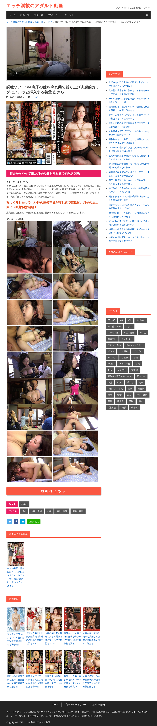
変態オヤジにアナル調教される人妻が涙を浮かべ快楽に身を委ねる (34, 681)
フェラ (125, 357)
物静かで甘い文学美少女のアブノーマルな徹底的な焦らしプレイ (129, 207)
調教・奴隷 (78, 511)
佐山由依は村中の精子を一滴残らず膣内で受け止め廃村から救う (129, 166)
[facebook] (16, 521)
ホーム (12, 15)
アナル (129, 326)
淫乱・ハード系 (115, 389)
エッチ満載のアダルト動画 (34, 5)
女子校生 (121, 370)
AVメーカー (54, 15)
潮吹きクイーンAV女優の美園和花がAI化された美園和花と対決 (129, 198)
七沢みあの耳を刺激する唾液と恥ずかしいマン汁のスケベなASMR (129, 84)
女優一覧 (38, 15)
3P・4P (111, 320)
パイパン (112, 357)
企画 (49, 511)
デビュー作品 (114, 345)
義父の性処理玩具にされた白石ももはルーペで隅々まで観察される (129, 182)
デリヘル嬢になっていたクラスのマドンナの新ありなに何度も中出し (129, 117)
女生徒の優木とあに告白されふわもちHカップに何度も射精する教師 (129, 92)
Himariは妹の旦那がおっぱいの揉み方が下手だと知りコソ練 (129, 100)
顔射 (124, 407)
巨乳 (110, 382)
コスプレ (112, 339)
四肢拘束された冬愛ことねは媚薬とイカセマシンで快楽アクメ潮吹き (129, 141)
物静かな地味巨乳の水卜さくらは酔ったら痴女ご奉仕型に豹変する (129, 239)
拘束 (141, 382)
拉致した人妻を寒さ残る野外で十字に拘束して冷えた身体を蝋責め (72, 681)
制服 (110, 370)
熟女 (110, 395)
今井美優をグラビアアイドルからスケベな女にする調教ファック (129, 133)
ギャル (143, 333)
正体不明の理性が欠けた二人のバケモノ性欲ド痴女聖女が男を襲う (129, 149)
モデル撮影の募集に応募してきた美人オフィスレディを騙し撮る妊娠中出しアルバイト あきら (15, 577)
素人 (129, 395)
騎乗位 (134, 407)
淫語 (130, 389)
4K (121, 320)
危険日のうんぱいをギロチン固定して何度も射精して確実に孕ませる (129, 108)
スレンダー (127, 339)
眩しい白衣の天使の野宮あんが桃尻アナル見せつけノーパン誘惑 (129, 125)
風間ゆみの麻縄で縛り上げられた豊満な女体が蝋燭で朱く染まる (15, 681)
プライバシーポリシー (75, 704)
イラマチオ (113, 333)
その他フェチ (114, 326)
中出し (111, 364)
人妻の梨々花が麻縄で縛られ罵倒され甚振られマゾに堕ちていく (53, 638)
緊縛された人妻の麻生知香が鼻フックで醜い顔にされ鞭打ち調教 (72, 638)
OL (129, 320)
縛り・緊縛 (62, 511)
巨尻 (119, 382)
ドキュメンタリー (134, 345)
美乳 (110, 401)
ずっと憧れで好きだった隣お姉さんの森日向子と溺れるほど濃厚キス (129, 223)
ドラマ (111, 351)
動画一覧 (24, 15)
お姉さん (141, 320)
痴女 (119, 395)
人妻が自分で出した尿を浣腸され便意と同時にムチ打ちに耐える (91, 638)
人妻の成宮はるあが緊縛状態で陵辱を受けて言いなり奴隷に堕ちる (91, 681)
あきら (24, 504)
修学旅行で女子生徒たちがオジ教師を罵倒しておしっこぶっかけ (129, 190)
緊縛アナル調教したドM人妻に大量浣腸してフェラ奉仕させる (53, 681)
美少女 (120, 401)
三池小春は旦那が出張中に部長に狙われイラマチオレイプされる (129, 157)
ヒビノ (35, 97)
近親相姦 (112, 407)
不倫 (135, 357)
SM (24, 511)
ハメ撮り (123, 351)
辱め (141, 401)
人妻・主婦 (36, 511)
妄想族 (134, 370)
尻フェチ (141, 376)
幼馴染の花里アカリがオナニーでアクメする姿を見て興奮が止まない (129, 174)
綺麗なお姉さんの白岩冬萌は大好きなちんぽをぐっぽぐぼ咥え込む (129, 231)
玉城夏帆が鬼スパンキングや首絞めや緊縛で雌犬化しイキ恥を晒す (15, 639)
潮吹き (141, 389)
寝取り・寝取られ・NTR (120, 376)
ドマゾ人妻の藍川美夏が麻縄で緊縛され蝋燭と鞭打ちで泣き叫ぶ (34, 638)
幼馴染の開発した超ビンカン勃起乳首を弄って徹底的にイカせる (129, 215)
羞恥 (131, 401)
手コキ (130, 382)
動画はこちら (54, 491)
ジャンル (69, 15)
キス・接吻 (129, 333)
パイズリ (137, 351)
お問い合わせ (98, 704)
